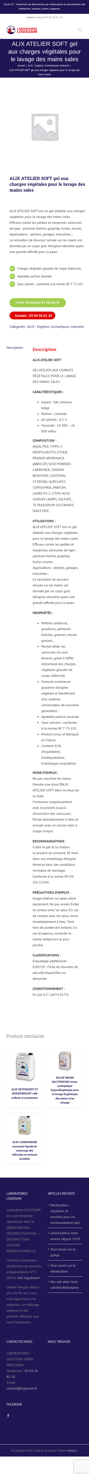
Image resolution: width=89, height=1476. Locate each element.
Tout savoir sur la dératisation (63, 1268)
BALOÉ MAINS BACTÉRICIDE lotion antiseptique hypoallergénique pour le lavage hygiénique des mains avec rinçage (65, 1090)
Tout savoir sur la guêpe (63, 1252)
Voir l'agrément (28, 1278)
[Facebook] (8, 1415)
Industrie (77, 326)
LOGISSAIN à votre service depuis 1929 (65, 1236)
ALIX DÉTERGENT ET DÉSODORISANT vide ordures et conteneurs (24, 1093)
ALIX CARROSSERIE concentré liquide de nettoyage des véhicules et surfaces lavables (24, 1150)
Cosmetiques (60, 326)
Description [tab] (14, 347)
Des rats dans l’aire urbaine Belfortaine (64, 1284)
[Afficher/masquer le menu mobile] (80, 29)
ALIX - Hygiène (38, 326)
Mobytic (71, 1450)
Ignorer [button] (67, 8)
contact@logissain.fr (21, 1388)
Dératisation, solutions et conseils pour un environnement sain (65, 1214)
